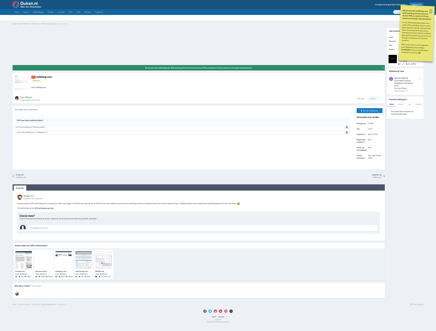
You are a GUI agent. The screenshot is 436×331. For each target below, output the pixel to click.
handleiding (406, 49)
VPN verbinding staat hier (44, 208)
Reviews (88, 12)
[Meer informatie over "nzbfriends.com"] (83, 260)
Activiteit (61, 12)
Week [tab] (392, 104)
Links (79, 12)
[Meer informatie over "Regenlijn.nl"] (392, 59)
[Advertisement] (54, 46)
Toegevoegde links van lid (29, 100)
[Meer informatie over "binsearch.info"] (43, 260)
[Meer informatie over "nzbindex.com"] (63, 260)
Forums (50, 12)
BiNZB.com (99, 271)
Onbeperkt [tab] (419, 104)
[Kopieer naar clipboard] (347, 127)
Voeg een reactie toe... (40, 228)
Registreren (416, 5)
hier (86, 219)
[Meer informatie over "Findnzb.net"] (23, 260)
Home (17, 12)
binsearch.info (41, 271)
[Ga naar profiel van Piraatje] (19, 197)
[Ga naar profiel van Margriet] (17, 294)
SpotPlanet (403, 88)
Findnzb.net (20, 271)
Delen (362, 99)
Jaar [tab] (409, 104)
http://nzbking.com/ (38, 87)
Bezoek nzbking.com (370, 111)
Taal (213, 317)
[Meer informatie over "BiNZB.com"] (103, 260)
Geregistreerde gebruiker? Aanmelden (391, 5)
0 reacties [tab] (20, 188)
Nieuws (26, 12)
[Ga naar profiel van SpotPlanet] (391, 79)
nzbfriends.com (81, 271)
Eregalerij (99, 12)
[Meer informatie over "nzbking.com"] (22, 82)
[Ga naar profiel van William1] (17, 98)
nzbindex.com (60, 271)
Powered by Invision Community (218, 322)
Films (71, 12)
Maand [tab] (400, 104)
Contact (221, 317)
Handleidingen (38, 12)
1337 (33, 196)
